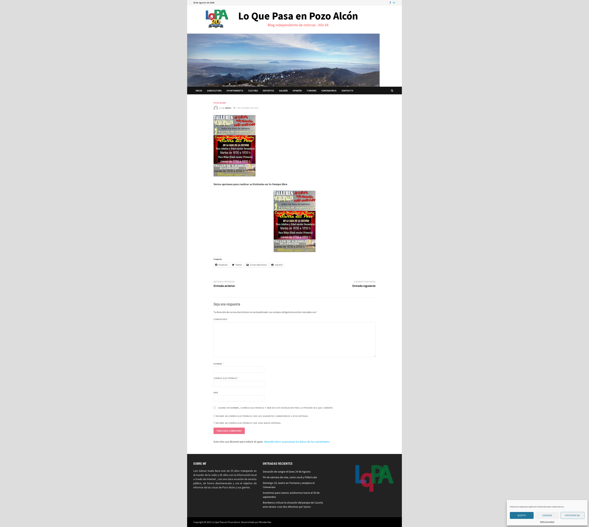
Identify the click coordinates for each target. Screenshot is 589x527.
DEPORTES (268, 90)
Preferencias (572, 515)
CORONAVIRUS (329, 90)
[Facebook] (390, 2)
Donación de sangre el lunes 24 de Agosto (287, 471)
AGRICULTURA (214, 90)
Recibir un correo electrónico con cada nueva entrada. (248, 423)
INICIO (199, 90)
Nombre (219, 363)
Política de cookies (547, 522)
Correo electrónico (226, 378)
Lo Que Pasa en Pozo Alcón (298, 15)
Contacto (347, 90)
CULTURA (253, 90)
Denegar (547, 515)
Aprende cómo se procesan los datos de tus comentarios (296, 441)
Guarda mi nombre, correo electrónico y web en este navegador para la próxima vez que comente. (275, 407)
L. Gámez (227, 107)
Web (216, 392)
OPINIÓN (297, 90)
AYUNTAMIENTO (235, 90)
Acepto (522, 515)
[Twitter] (394, 2)
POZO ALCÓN (220, 102)
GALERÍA (283, 90)
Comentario (221, 319)
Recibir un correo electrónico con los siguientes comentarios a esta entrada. (262, 416)
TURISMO (311, 90)
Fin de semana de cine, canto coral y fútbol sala (290, 477)
